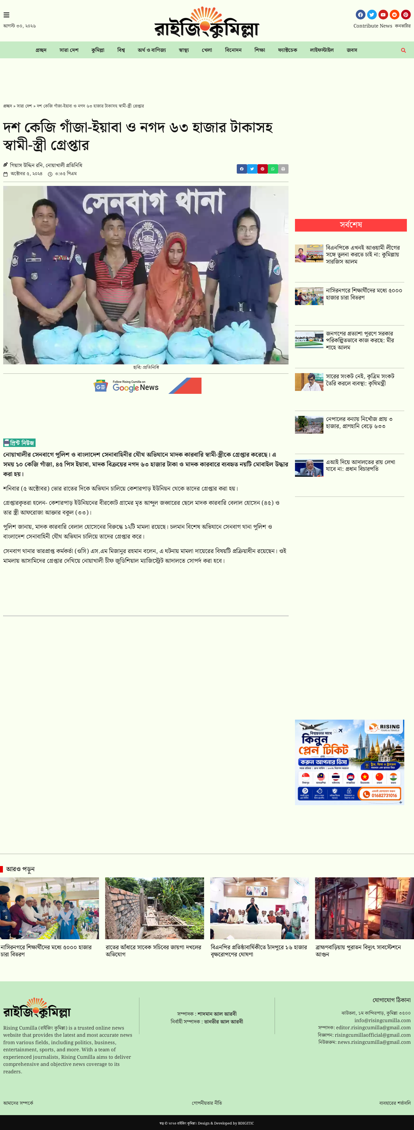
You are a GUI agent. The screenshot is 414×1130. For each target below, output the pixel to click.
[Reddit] (394, 14)
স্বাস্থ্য (184, 50)
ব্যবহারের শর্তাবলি (395, 1103)
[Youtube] (383, 14)
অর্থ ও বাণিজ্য (152, 50)
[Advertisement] (207, 76)
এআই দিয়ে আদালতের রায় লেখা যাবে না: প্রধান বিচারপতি (360, 466)
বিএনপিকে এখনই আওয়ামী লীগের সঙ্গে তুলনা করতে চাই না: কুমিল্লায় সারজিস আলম (363, 255)
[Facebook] (360, 14)
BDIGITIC (246, 1123)
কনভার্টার (403, 26)
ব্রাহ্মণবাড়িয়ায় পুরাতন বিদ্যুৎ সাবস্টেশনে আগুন (358, 951)
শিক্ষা (260, 50)
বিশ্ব (121, 50)
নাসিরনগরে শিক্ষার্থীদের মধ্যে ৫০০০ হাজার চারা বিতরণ (364, 294)
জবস (352, 50)
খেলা (207, 50)
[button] (242, 169)
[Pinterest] (406, 14)
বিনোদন (233, 50)
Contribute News (373, 26)
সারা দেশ (69, 50)
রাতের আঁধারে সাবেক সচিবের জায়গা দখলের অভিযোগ (153, 951)
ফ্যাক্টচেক (287, 50)
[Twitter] (372, 14)
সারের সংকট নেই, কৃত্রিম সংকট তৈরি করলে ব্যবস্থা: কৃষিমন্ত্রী (360, 380)
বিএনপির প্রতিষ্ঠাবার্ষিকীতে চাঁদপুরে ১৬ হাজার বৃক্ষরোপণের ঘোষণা (259, 951)
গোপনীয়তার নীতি (207, 1103)
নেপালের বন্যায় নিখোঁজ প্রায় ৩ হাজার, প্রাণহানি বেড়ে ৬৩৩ (359, 423)
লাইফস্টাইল (322, 50)
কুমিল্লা (98, 50)
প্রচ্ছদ (41, 50)
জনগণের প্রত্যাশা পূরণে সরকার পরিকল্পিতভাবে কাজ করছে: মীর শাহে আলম (360, 340)
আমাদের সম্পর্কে (18, 1103)
